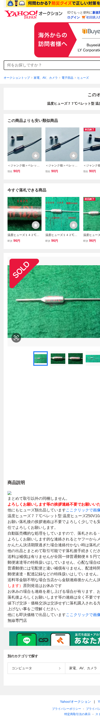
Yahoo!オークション (75, 701)
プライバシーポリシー (66, 708)
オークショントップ (17, 77)
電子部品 (67, 77)
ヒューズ (83, 77)
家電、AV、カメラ (46, 77)
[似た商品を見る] (16, 338)
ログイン (73, 17)
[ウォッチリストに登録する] (36, 155)
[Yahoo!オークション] (34, 12)
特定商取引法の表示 (77, 714)
